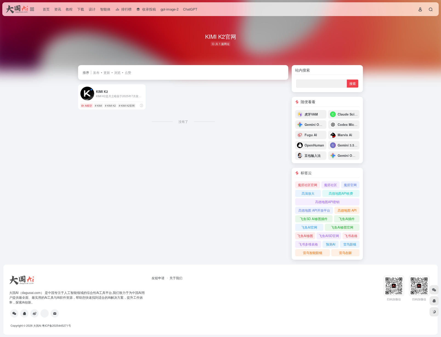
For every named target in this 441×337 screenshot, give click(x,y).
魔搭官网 (350, 184)
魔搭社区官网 (307, 184)
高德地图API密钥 (327, 201)
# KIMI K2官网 (127, 105)
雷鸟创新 (345, 252)
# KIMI (98, 105)
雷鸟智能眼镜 (312, 252)
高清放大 (308, 193)
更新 (107, 72)
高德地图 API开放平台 (314, 210)
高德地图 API (347, 210)
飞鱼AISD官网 (329, 235)
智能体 (105, 9)
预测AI (330, 244)
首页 (46, 9)
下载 (80, 9)
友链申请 (158, 278)
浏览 (117, 72)
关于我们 (176, 278)
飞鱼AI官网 (309, 227)
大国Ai (37, 325)
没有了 (183, 121)
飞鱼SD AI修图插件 (314, 218)
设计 (92, 9)
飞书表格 (351, 235)
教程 (69, 9)
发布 (96, 72)
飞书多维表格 (308, 244)
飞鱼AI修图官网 (342, 227)
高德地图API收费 (341, 193)
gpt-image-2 (169, 9)
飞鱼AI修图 (305, 235)
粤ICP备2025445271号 (56, 325)
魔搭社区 (330, 184)
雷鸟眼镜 (349, 244)
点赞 (128, 72)
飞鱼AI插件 (347, 218)
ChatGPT (190, 9)
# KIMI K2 (110, 105)
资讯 (57, 9)
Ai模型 (88, 105)
